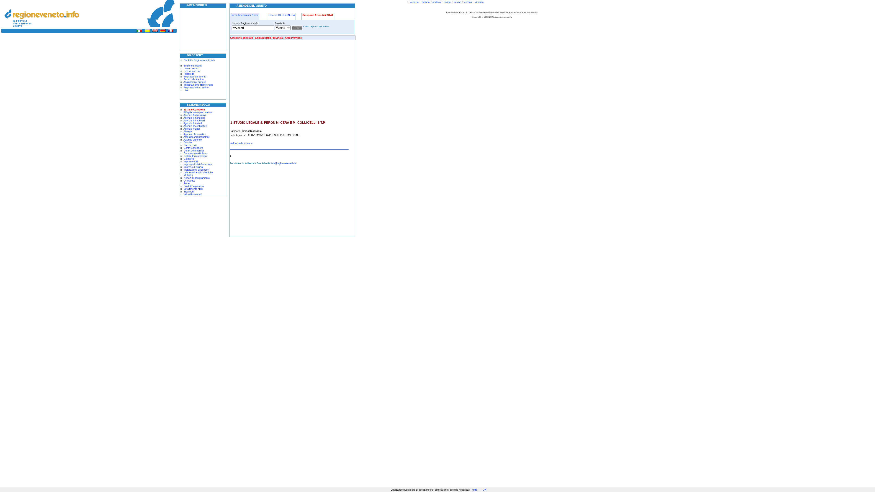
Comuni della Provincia (269, 37)
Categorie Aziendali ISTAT (317, 15)
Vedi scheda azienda (241, 143)
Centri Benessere (193, 147)
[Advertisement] (268, 80)
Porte (187, 183)
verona (468, 2)
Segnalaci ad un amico (196, 87)
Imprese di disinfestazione (198, 164)
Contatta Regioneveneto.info (199, 60)
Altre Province (293, 37)
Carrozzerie (190, 145)
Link (186, 90)
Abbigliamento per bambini (197, 112)
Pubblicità (189, 73)
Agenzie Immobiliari (194, 120)
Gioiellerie (189, 158)
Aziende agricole (192, 139)
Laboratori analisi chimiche (198, 172)
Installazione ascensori (196, 169)
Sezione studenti (193, 65)
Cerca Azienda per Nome (244, 15)
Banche (188, 142)
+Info (474, 489)
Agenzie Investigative (195, 126)
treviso (457, 2)
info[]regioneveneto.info (283, 163)
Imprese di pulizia (193, 167)
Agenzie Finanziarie (194, 117)
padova (436, 2)
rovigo (447, 2)
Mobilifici (188, 175)
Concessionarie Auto (195, 153)
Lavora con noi (192, 71)
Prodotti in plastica (194, 186)
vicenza (479, 2)
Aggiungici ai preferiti (194, 82)
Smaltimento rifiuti (193, 188)
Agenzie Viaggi (191, 128)
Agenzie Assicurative (194, 115)
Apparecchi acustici (194, 134)
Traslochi (189, 191)
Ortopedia (189, 180)
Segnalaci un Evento (195, 76)
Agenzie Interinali (192, 123)
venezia (414, 2)
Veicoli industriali (192, 194)
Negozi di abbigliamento (197, 178)
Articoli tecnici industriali (196, 137)
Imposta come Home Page (198, 84)
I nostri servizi (191, 68)
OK (484, 489)
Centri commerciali (194, 150)
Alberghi (187, 131)
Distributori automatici (195, 156)
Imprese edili (191, 161)
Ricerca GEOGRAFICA (282, 15)
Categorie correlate (241, 37)
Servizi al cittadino (193, 79)
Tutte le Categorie (194, 109)
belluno (426, 2)
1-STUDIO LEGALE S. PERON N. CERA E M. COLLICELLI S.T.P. (277, 122)
